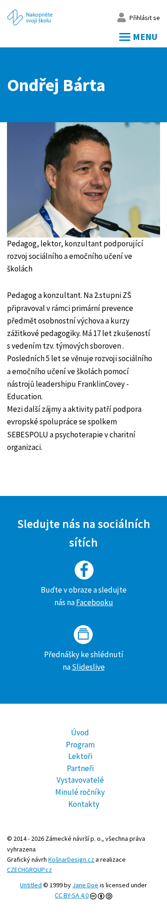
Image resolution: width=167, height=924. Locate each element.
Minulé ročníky (80, 792)
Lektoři (80, 756)
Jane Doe (85, 885)
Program (80, 744)
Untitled (31, 885)
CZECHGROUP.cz (29, 869)
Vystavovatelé (80, 780)
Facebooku (94, 602)
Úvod (80, 732)
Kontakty (83, 804)
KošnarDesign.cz (71, 859)
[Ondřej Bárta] (83, 180)
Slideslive (88, 667)
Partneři (80, 768)
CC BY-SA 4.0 (72, 895)
